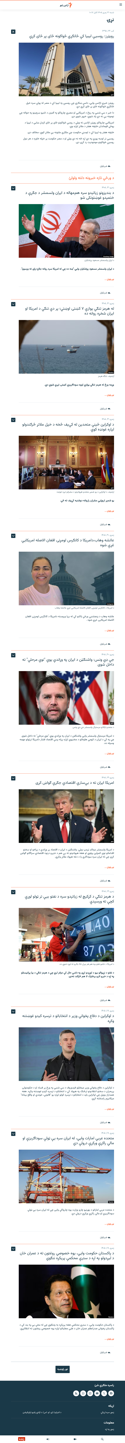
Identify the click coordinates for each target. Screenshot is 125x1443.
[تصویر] (75, 1439)
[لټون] (102, 1439)
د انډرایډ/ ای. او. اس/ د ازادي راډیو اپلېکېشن (42, 1412)
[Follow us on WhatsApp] (83, 1393)
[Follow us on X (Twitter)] (104, 1393)
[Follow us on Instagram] (90, 1393)
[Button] (105, 166)
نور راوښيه (62, 1369)
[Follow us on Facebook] (111, 1393)
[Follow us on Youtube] (97, 1393)
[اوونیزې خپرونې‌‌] (47, 1439)
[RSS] (76, 1393)
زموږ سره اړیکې (107, 1412)
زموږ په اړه (109, 1429)
